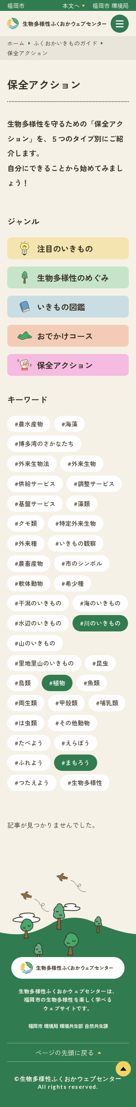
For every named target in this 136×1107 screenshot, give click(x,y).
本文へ (71, 5)
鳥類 (24, 682)
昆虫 (102, 662)
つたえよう (33, 782)
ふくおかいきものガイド (65, 43)
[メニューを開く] (120, 24)
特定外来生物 (77, 523)
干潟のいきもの (40, 602)
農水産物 (30, 423)
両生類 (27, 702)
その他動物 (74, 722)
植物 (59, 682)
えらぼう (77, 742)
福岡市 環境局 (110, 5)
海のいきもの (102, 602)
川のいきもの (102, 622)
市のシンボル (83, 563)
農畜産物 (30, 563)
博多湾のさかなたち (46, 443)
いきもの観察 (77, 543)
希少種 (74, 583)
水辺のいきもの (40, 622)
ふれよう (30, 762)
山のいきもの (36, 642)
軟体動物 (30, 583)
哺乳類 (109, 702)
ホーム (16, 43)
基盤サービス (36, 503)
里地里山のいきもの (46, 662)
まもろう (77, 762)
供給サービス (36, 483)
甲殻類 (68, 702)
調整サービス (96, 483)
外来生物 (83, 463)
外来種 (27, 543)
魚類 (93, 682)
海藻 (71, 423)
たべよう (30, 742)
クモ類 (27, 523)
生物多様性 (86, 782)
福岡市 (16, 5)
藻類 (84, 503)
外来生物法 (33, 463)
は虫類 (27, 722)
